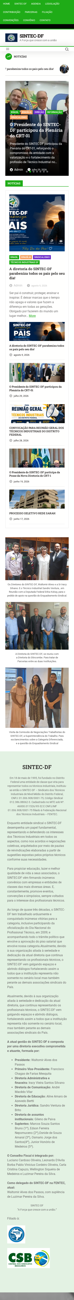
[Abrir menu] (7, 49)
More (32, 316)
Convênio (29, 20)
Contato (45, 20)
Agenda (36, 3)
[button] (9, 127)
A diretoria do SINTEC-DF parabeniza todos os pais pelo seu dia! (37, 273)
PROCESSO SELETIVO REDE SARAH (32, 513)
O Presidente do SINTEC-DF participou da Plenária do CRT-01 (36, 130)
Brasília (26, 112)
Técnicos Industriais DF (24, 262)
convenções (11, 20)
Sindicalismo (19, 117)
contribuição (11, 12)
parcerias (31, 12)
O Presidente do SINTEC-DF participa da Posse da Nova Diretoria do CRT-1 (34, 474)
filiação (47, 12)
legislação (52, 3)
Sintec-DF (20, 3)
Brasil (15, 112)
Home (6, 3)
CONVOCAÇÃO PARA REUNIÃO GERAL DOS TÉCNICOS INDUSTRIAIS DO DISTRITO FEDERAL (36, 431)
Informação (54, 112)
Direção (39, 112)
